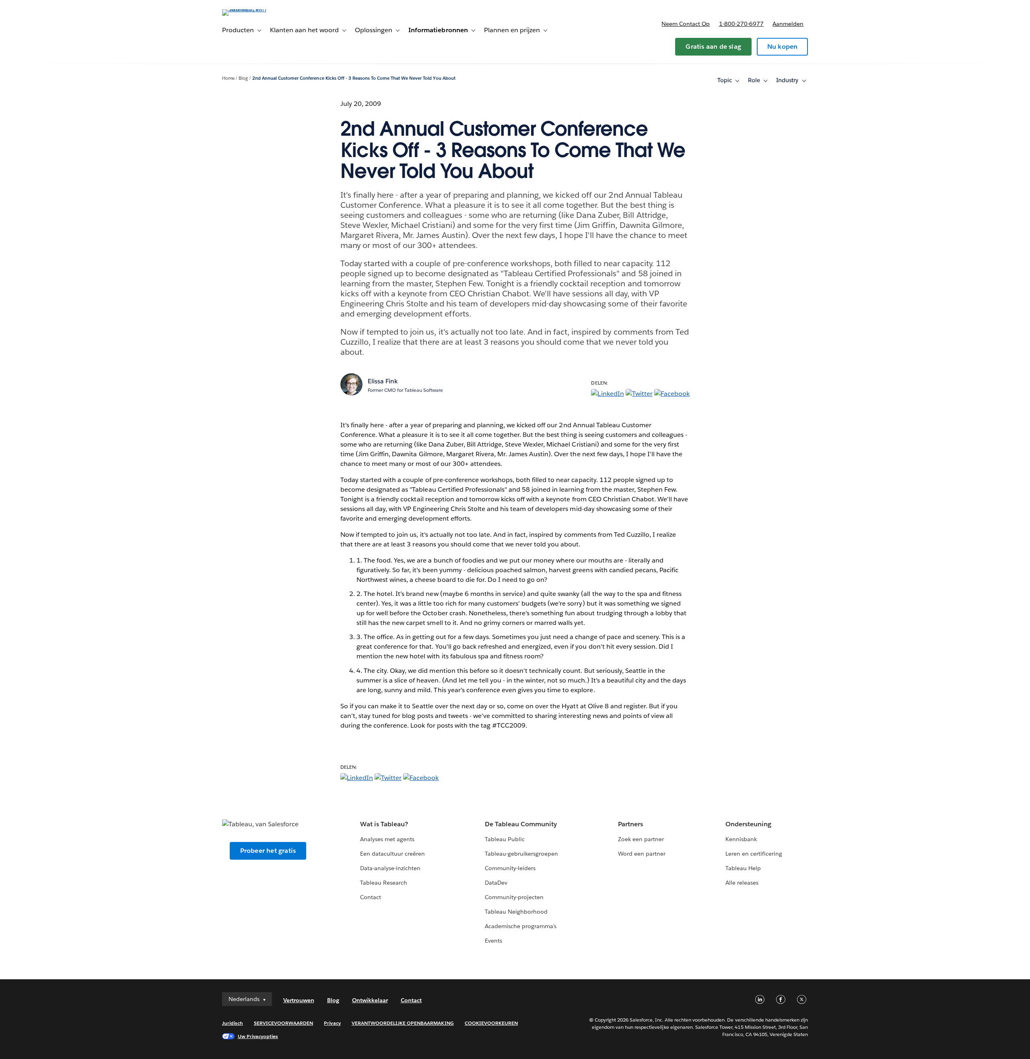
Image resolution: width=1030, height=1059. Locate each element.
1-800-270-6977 (741, 23)
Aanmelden (787, 23)
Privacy (332, 1023)
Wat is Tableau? (384, 824)
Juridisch (232, 1023)
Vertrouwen (298, 1000)
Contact (370, 897)
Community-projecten (514, 897)
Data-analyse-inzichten (390, 868)
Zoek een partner (641, 839)
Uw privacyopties (258, 1036)
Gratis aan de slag (713, 46)
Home (228, 78)
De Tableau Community (521, 824)
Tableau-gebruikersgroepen (521, 853)
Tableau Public (505, 839)
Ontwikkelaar (370, 1000)
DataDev (496, 882)
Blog (243, 78)
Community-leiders (510, 868)
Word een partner (641, 853)
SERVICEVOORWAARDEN (283, 1023)
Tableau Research (383, 882)
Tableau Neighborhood (516, 911)
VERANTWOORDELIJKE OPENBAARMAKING (403, 1023)
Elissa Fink (383, 381)
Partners (630, 824)
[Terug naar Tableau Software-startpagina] (256, 9)
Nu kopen (782, 46)
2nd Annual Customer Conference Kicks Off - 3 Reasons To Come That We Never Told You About (353, 78)
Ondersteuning (748, 824)
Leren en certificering (753, 853)
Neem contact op (685, 23)
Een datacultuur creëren (392, 853)
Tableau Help (743, 868)
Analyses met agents (387, 839)
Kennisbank (741, 839)
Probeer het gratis (268, 850)
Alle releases (741, 882)
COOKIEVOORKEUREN (491, 1023)
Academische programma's (520, 926)
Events (493, 940)
